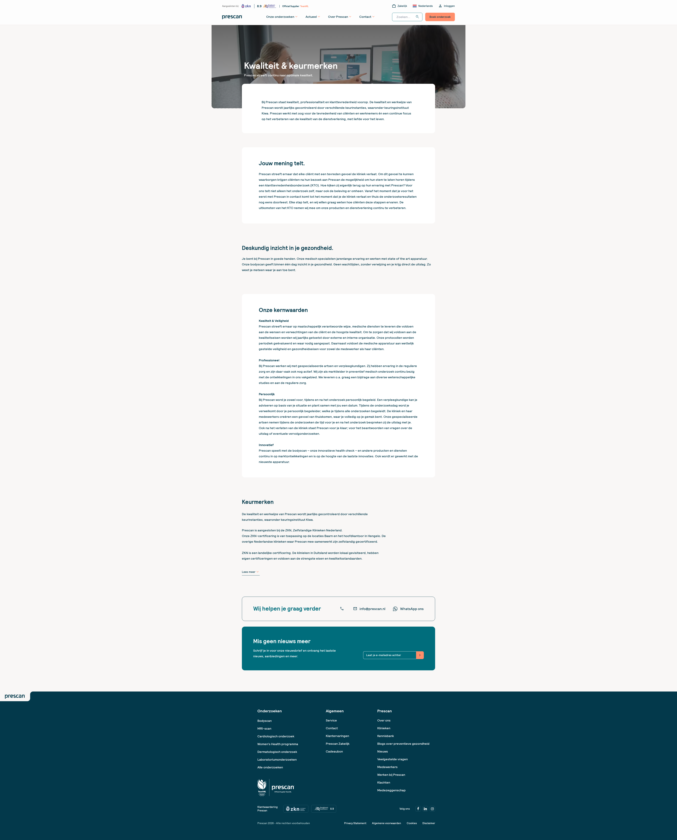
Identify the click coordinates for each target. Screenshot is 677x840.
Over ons (384, 720)
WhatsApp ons (412, 609)
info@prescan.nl (369, 608)
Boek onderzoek (440, 17)
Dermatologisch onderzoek (277, 752)
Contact (332, 728)
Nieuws (382, 751)
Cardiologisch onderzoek (275, 736)
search (417, 17)
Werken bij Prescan (391, 775)
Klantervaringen (337, 736)
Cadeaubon (334, 751)
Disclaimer (428, 823)
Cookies (412, 823)
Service (331, 720)
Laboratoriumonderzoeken (277, 759)
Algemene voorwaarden (386, 823)
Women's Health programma (277, 744)
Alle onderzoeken (270, 767)
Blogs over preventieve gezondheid (403, 744)
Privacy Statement (355, 823)
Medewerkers (387, 767)
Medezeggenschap (391, 790)
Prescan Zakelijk (337, 744)
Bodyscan (264, 721)
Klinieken (383, 728)
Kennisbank (385, 736)
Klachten (383, 782)
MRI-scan (264, 728)
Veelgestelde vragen (392, 759)
